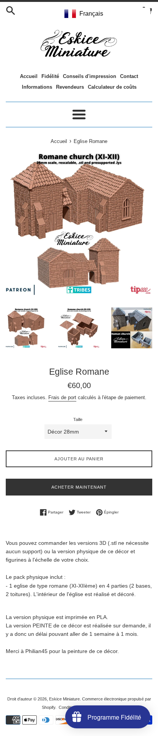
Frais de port (62, 397)
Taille (77, 419)
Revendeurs (70, 87)
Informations (37, 87)
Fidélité (50, 76)
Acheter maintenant (79, 487)
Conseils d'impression (89, 76)
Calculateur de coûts (112, 87)
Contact (129, 76)
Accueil (29, 76)
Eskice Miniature (64, 699)
